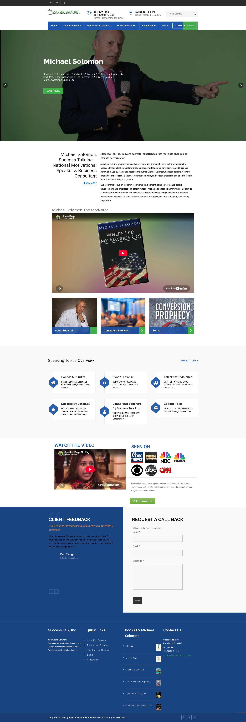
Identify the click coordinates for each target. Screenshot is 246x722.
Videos (164, 25)
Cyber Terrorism (123, 377)
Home (54, 25)
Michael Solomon (72, 25)
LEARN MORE (90, 183)
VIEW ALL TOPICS (189, 360)
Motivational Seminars (98, 25)
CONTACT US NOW (184, 25)
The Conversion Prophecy (138, 681)
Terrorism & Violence (178, 377)
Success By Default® (75, 403)
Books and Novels (126, 25)
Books (156, 330)
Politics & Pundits (73, 377)
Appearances (149, 25)
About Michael (64, 330)
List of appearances (144, 501)
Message (138, 560)
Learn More (53, 90)
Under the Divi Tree (135, 669)
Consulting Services (116, 330)
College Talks (173, 403)
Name (136, 532)
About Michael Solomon (98, 650)
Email (136, 546)
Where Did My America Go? (138, 705)
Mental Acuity (132, 658)
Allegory (129, 646)
